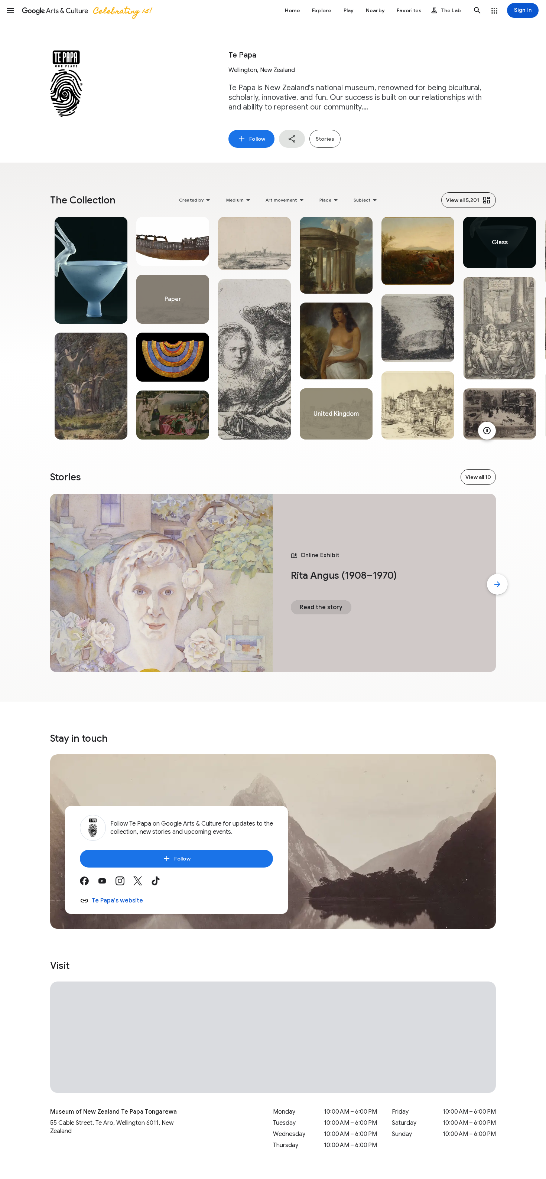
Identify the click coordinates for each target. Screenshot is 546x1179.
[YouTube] (107, 883)
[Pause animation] (487, 431)
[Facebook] (89, 883)
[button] (10, 10)
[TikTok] (160, 883)
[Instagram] (124, 883)
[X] (142, 883)
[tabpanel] (91, 328)
